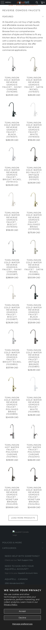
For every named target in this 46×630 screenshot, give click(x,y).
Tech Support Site (25, 560)
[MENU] (1, 2)
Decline (22, 618)
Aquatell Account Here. (28, 573)
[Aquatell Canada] (23, 2)
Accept (22, 611)
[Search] (37, 2)
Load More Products (23, 518)
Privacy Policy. (10, 604)
